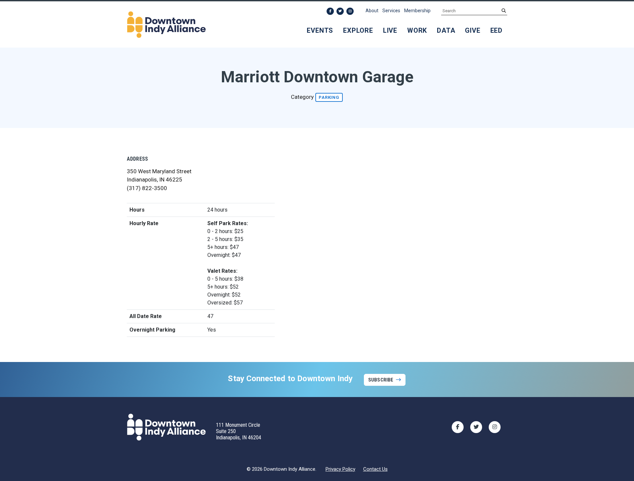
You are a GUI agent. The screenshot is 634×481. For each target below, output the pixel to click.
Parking (329, 97)
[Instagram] (350, 11)
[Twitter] (340, 11)
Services (391, 10)
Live (390, 30)
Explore (358, 30)
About (372, 10)
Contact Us (375, 469)
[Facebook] (330, 11)
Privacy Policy (340, 469)
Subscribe (380, 380)
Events (320, 30)
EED (496, 30)
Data (446, 30)
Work (417, 30)
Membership (417, 10)
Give (472, 30)
